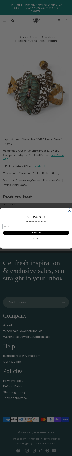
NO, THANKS (36, 238)
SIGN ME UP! (35, 233)
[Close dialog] (69, 210)
